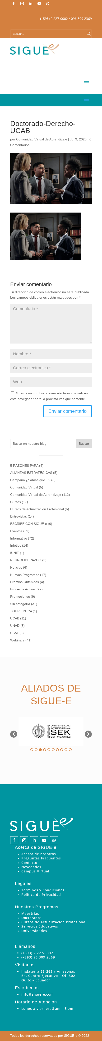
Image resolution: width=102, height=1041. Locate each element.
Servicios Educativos (39, 926)
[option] (51, 732)
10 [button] (70, 749)
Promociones (20, 596)
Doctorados (31, 917)
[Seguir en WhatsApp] (47, 3)
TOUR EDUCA (21, 611)
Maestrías (30, 913)
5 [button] (48, 749)
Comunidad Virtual (24, 487)
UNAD (14, 625)
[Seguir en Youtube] (39, 3)
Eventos (16, 531)
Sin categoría (20, 604)
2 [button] (36, 749)
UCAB (14, 618)
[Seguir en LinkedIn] (30, 3)
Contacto (29, 862)
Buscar (84, 443)
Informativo (18, 538)
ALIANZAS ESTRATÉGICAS (31, 473)
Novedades (31, 867)
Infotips (15, 545)
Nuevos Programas (24, 575)
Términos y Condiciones (43, 890)
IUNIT (14, 553)
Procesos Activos (23, 589)
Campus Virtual (35, 871)
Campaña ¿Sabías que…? (30, 480)
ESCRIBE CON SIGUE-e (28, 524)
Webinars (17, 640)
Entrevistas (18, 516)
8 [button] (61, 749)
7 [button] (57, 749)
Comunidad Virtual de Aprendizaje (41, 139)
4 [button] (44, 749)
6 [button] (53, 749)
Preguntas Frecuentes (41, 858)
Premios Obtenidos (24, 582)
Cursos (15, 502)
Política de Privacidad (41, 894)
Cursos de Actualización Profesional (37, 509)
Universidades (34, 930)
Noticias (16, 567)
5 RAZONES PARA (24, 465)
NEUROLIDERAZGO (25, 560)
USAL (14, 633)
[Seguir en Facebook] (13, 3)
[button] (13, 734)
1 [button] (31, 749)
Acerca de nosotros (38, 854)
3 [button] (40, 749)
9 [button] (66, 749)
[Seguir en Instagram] (22, 3)
